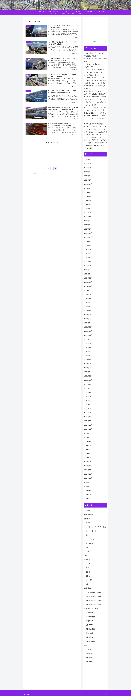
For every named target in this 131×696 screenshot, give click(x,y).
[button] (105, 41)
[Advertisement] (52, 153)
